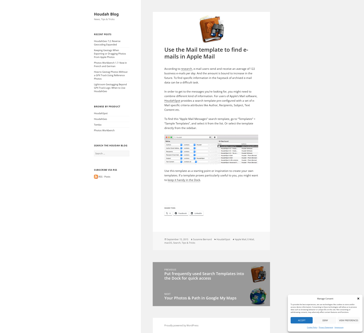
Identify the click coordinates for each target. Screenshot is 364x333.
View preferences (348, 320)
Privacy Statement (326, 327)
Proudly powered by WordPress (181, 325)
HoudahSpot (101, 113)
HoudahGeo (100, 119)
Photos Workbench (104, 130)
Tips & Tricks (188, 242)
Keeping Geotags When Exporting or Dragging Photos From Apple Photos (110, 54)
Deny (325, 320)
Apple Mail (240, 239)
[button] (358, 298)
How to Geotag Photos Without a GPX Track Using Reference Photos (111, 75)
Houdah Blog (106, 14)
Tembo (98, 124)
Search (177, 242)
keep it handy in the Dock (184, 180)
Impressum (339, 327)
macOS (168, 242)
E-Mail (250, 239)
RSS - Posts (104, 176)
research (186, 69)
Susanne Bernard (202, 239)
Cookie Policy (312, 327)
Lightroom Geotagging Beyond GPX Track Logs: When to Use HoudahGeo (110, 88)
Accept (301, 320)
